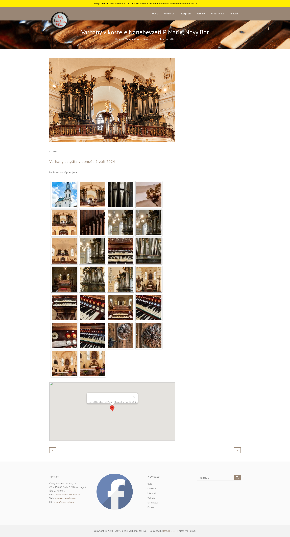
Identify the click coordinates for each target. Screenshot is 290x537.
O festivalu (217, 13)
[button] (112, 408)
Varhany (201, 13)
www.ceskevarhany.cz (65, 498)
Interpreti (185, 13)
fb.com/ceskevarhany (63, 501)
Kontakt (234, 13)
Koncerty (169, 13)
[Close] (134, 397)
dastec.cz (169, 530)
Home (118, 39)
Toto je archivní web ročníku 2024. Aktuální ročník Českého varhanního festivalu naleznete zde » (145, 3)
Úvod (155, 13)
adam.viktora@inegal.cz (68, 494)
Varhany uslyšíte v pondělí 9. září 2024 (82, 161)
